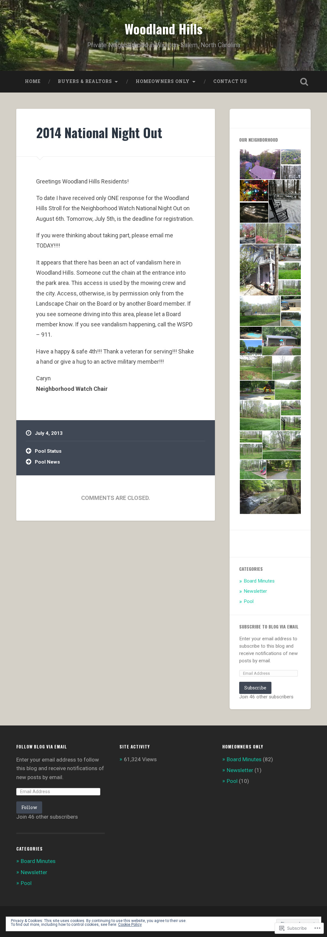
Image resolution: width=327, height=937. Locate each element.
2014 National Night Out (99, 132)
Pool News (47, 462)
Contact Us (230, 81)
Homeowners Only (163, 81)
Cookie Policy (130, 924)
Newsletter (255, 591)
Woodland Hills (163, 28)
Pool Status (48, 451)
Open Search (304, 82)
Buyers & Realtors (85, 81)
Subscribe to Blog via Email (269, 626)
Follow (29, 807)
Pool (249, 601)
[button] (259, 164)
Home (33, 81)
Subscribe (255, 688)
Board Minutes (259, 581)
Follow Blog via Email (41, 746)
